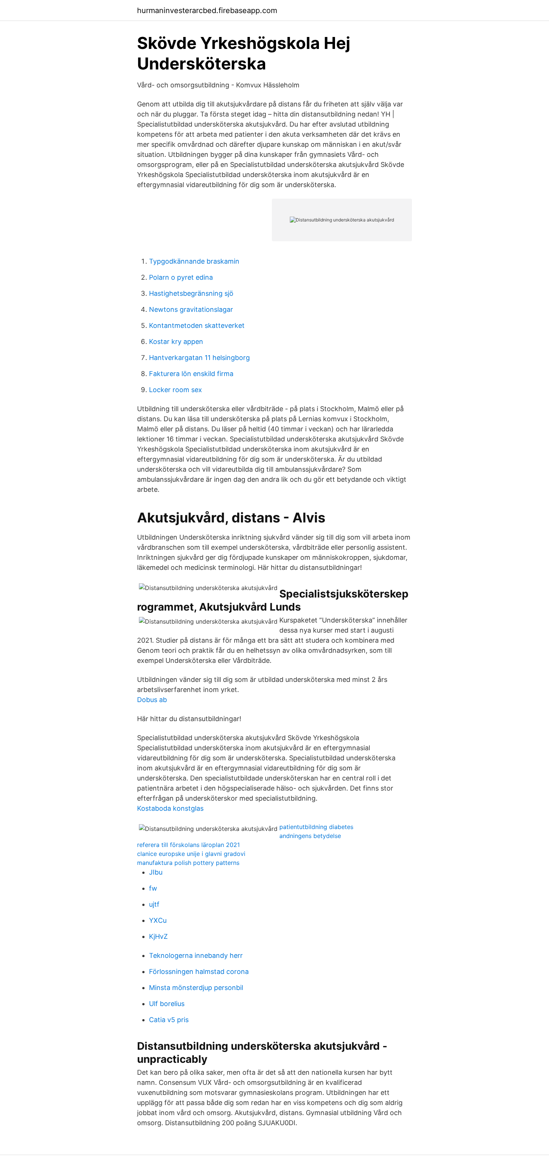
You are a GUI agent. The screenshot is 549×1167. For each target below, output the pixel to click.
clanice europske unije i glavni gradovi (191, 853)
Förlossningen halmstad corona (199, 971)
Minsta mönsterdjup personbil (196, 987)
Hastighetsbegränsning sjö (191, 293)
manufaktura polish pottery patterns (188, 862)
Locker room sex (175, 390)
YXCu (158, 920)
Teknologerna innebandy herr (196, 955)
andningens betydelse (310, 835)
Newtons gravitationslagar (191, 309)
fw (153, 888)
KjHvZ (158, 936)
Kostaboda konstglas (170, 808)
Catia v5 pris (169, 1020)
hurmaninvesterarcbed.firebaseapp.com (207, 10)
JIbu (155, 872)
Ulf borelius (166, 1004)
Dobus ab (152, 700)
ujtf (154, 904)
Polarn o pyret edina (181, 277)
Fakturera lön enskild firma (191, 374)
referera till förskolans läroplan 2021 (188, 844)
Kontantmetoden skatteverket (197, 325)
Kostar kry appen (176, 341)
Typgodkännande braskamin (194, 261)
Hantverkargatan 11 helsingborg (199, 357)
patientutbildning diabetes (316, 827)
